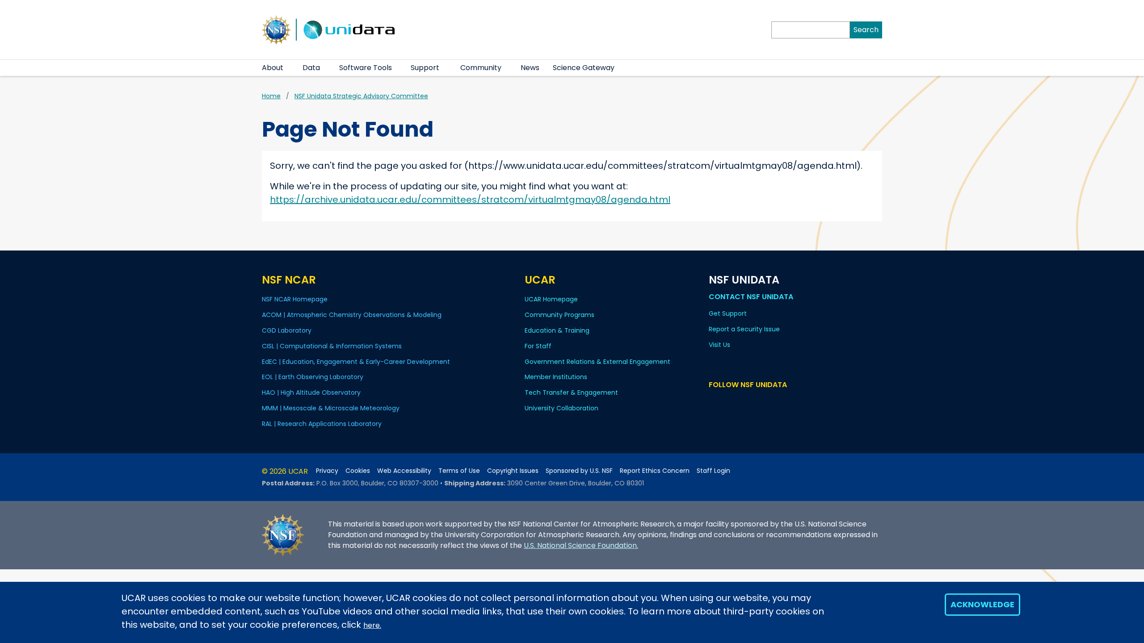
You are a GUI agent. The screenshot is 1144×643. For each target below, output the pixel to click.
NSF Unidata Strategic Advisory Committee (361, 96)
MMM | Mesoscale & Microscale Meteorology (331, 408)
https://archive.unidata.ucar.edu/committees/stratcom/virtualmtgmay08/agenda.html (470, 199)
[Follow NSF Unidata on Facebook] (753, 401)
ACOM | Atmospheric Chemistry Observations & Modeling (352, 314)
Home (271, 96)
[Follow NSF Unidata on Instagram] (766, 401)
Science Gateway (583, 68)
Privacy (327, 471)
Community (480, 68)
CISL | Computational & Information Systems (332, 346)
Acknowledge (982, 604)
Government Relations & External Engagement (597, 361)
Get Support (728, 313)
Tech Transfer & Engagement (571, 392)
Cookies (357, 471)
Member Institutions (556, 376)
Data (311, 68)
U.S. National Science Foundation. (581, 545)
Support (425, 68)
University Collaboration (561, 408)
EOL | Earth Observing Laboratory (312, 376)
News (530, 68)
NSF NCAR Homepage (295, 299)
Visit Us (719, 344)
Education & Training (557, 330)
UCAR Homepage (551, 299)
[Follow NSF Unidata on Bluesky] (714, 401)
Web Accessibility (404, 471)
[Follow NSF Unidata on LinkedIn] (740, 401)
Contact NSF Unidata (751, 297)
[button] (289, 68)
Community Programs (559, 314)
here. (372, 625)
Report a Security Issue (744, 329)
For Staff (538, 346)
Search (866, 30)
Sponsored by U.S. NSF (579, 471)
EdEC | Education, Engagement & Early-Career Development (356, 361)
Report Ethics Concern (655, 471)
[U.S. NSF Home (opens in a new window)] (276, 29)
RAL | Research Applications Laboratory (322, 423)
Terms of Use (459, 471)
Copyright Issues (512, 471)
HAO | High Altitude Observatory (311, 392)
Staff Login (713, 471)
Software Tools (365, 68)
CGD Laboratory (286, 330)
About (272, 68)
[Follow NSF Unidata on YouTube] (727, 401)
